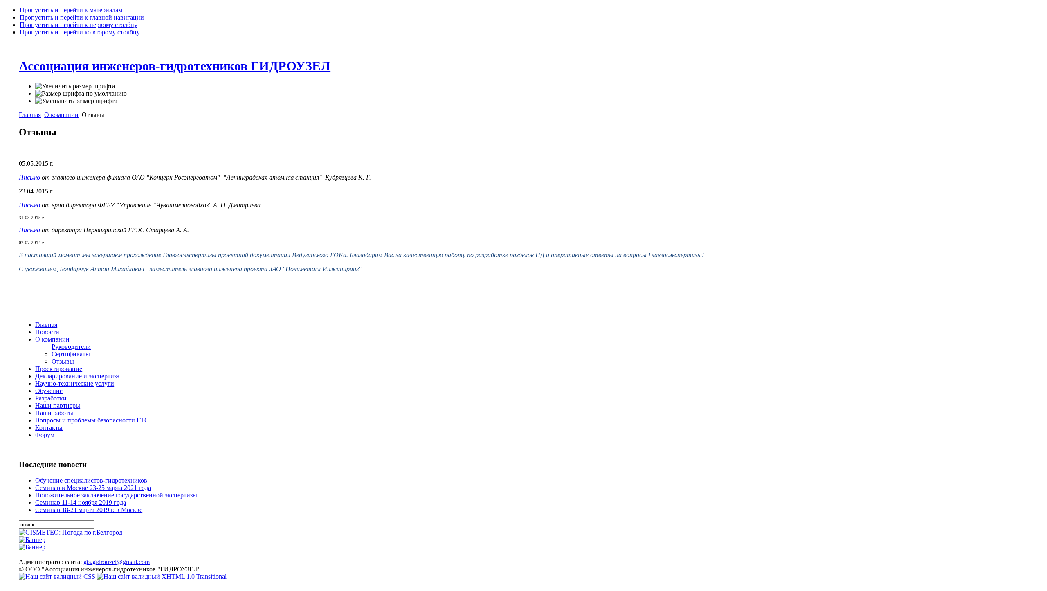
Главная (30, 114)
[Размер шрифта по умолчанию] (81, 93)
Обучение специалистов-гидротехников (91, 480)
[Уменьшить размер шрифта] (76, 101)
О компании (61, 114)
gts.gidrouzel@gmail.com (116, 561)
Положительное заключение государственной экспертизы (116, 495)
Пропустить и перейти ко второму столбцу (80, 32)
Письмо (29, 177)
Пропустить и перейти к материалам (71, 10)
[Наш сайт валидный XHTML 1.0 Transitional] (162, 576)
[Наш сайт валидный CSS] (58, 576)
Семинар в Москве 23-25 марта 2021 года (93, 487)
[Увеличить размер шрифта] (75, 86)
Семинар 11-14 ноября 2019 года (80, 502)
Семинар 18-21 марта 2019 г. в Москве (88, 509)
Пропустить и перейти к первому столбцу (78, 24)
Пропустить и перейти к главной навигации (82, 17)
